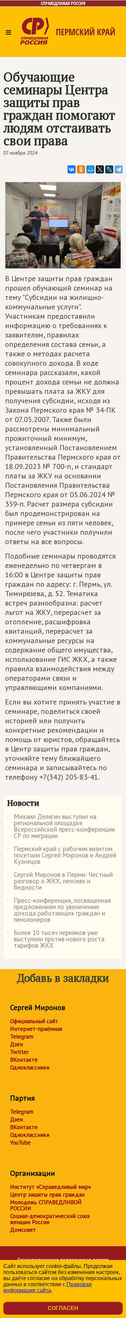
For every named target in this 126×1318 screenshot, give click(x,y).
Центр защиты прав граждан (47, 1195)
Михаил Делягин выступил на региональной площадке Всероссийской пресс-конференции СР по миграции (61, 826)
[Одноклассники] (81, 169)
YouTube (20, 1143)
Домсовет (23, 1230)
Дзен (16, 1044)
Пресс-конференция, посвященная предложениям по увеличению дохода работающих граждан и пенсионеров (59, 910)
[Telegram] (119, 169)
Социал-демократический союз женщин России (50, 1219)
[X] (100, 169)
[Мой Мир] (90, 169)
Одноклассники (29, 1067)
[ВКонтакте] (72, 169)
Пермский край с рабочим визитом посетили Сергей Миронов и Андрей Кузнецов (61, 855)
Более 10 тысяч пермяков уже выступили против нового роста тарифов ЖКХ (55, 939)
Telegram (21, 1037)
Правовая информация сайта (47, 1287)
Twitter (19, 1052)
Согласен (63, 1308)
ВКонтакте (24, 1060)
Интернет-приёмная (36, 1029)
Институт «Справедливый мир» (50, 1187)
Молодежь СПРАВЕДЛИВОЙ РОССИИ (46, 1205)
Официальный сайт (34, 1021)
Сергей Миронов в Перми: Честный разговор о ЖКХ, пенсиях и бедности (60, 881)
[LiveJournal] (109, 169)
